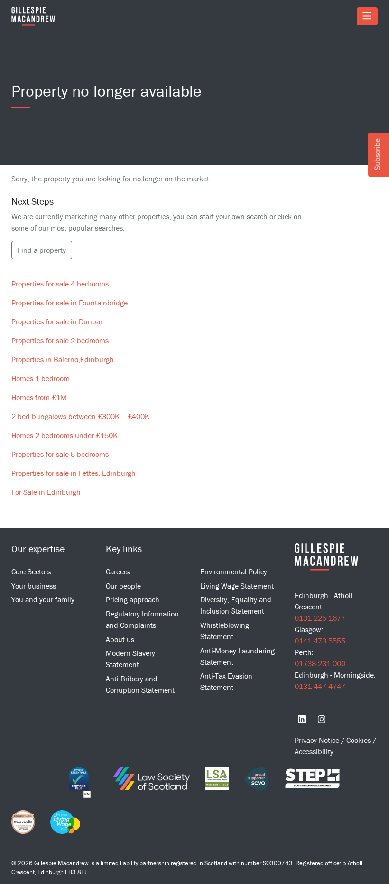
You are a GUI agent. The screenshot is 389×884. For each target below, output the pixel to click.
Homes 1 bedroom (40, 378)
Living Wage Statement (237, 585)
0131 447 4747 (320, 686)
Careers (118, 571)
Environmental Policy (233, 571)
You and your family (42, 599)
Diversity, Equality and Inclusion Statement (235, 605)
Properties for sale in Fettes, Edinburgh (73, 473)
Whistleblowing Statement (224, 630)
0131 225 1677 (320, 618)
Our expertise (38, 548)
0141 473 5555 (320, 640)
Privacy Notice (318, 740)
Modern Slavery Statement (130, 658)
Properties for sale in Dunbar (56, 321)
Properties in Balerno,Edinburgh (62, 359)
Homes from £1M (38, 397)
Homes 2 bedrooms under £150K (64, 435)
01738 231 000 (320, 663)
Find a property (42, 250)
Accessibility (314, 751)
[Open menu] (367, 16)
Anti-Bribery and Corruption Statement (140, 684)
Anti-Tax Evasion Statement (226, 681)
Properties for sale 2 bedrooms (60, 340)
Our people (123, 585)
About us (120, 639)
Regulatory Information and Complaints (142, 619)
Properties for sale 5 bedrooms (60, 454)
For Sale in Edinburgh (46, 492)
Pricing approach (132, 599)
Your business (33, 585)
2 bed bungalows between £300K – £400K (80, 416)
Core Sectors (31, 571)
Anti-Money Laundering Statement (237, 656)
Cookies (359, 740)
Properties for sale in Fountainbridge (69, 302)
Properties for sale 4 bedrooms (60, 283)
